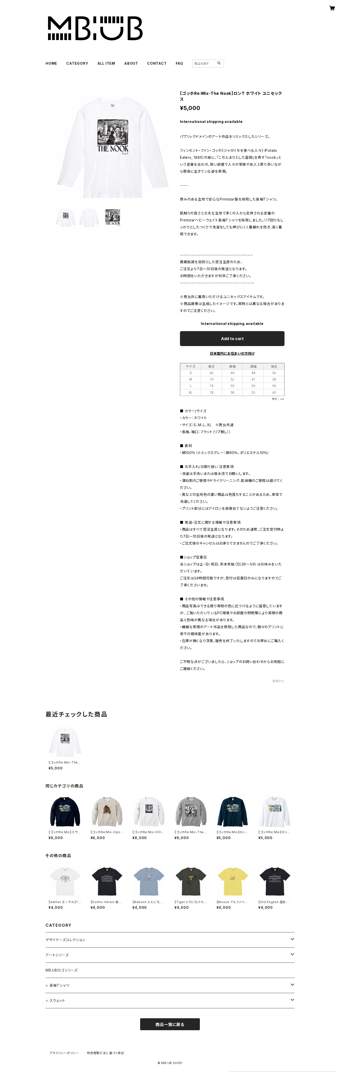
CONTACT (157, 63)
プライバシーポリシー (64, 1053)
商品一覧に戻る (170, 1024)
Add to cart (232, 338)
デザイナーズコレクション (65, 940)
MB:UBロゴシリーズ (62, 970)
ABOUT (131, 63)
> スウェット (55, 1000)
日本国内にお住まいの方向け (232, 353)
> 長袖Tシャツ (57, 985)
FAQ (179, 63)
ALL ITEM (106, 63)
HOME (51, 63)
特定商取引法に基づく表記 (105, 1053)
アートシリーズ (57, 955)
